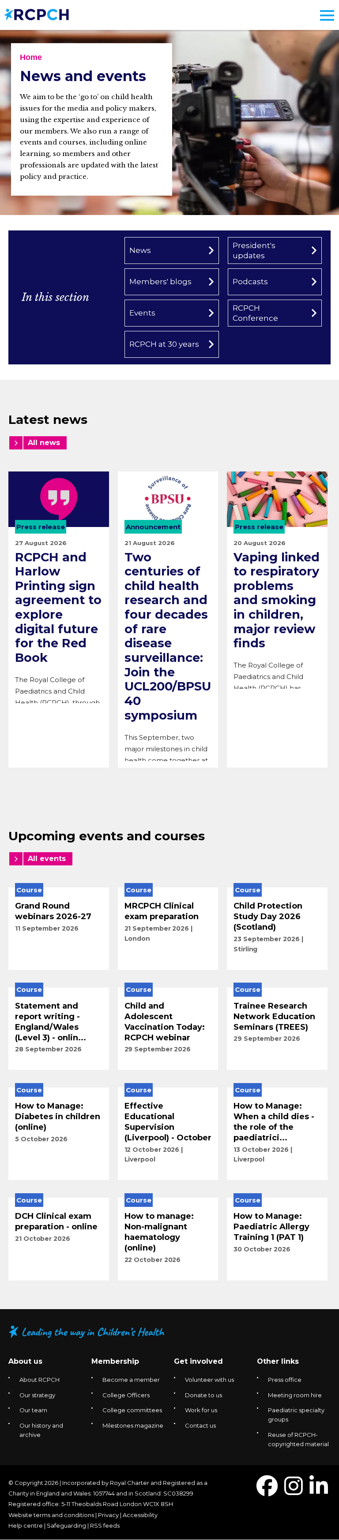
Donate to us (203, 1395)
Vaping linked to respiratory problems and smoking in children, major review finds (277, 600)
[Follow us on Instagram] (293, 1491)
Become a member (131, 1379)
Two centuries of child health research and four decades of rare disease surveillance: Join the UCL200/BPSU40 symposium (167, 636)
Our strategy (37, 1395)
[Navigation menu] (327, 15)
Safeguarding (66, 1525)
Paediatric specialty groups (296, 1414)
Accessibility (140, 1514)
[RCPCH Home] (36, 14)
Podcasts (250, 281)
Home (31, 57)
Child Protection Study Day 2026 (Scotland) (268, 916)
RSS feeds (105, 1525)
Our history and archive (41, 1430)
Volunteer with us (209, 1379)
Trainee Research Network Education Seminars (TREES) (274, 1016)
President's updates (254, 250)
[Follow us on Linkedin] (318, 1491)
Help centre (25, 1525)
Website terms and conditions (51, 1514)
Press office (284, 1379)
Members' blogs (160, 281)
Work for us (201, 1410)
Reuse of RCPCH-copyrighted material (298, 1439)
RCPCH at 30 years (164, 344)
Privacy (108, 1514)
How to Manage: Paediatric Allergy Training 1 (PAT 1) (271, 1226)
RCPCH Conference (255, 313)
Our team (33, 1410)
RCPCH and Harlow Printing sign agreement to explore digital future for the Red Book (58, 607)
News (140, 250)
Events (142, 312)
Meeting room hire (295, 1395)
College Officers (126, 1395)
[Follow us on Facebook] (267, 1491)
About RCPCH (39, 1379)
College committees (132, 1410)
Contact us (200, 1425)
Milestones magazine (132, 1425)
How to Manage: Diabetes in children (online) (57, 1116)
